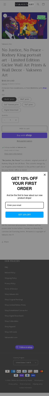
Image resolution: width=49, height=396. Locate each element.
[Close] (45, 175)
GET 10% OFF (24, 215)
